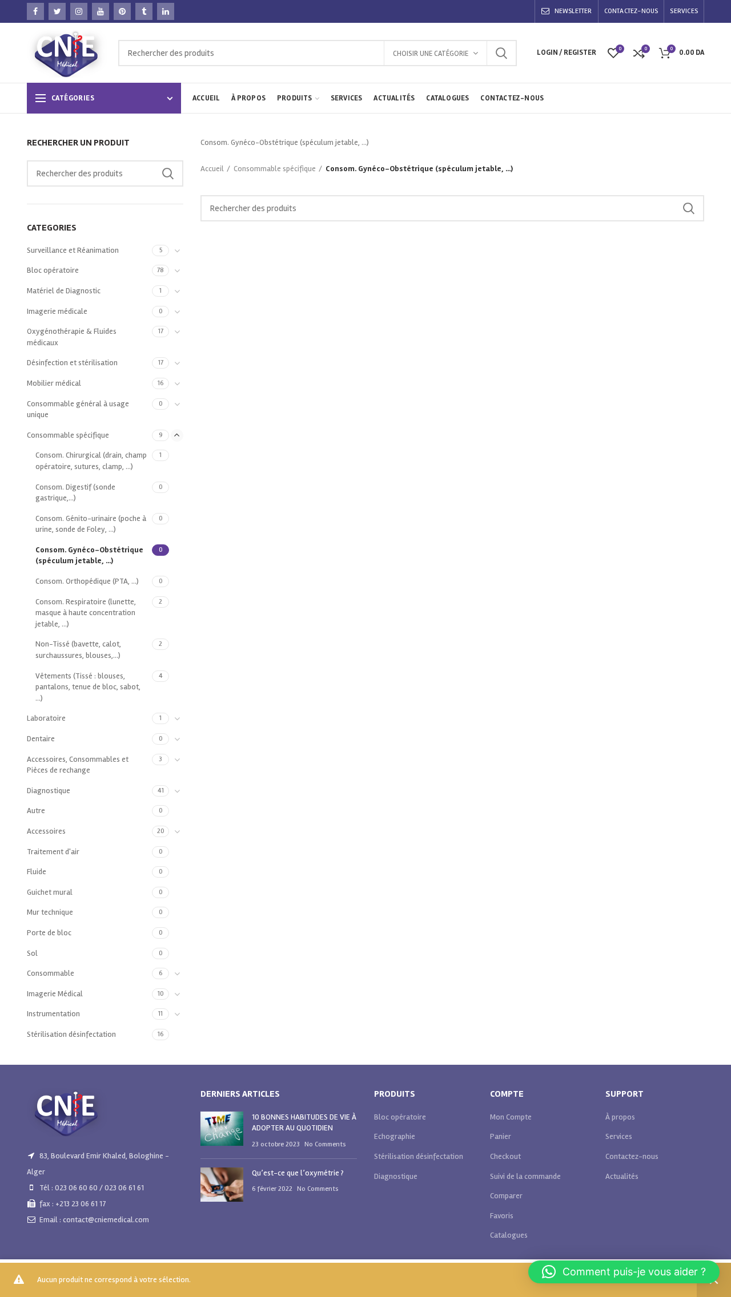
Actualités (621, 1176)
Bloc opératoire (53, 270)
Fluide (36, 871)
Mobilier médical (54, 383)
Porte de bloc (49, 933)
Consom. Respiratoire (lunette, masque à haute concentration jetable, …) (85, 613)
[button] (624, 1271)
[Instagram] (78, 11)
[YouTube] (100, 11)
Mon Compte (511, 1117)
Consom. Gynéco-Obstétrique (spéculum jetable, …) (89, 555)
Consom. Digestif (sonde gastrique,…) (75, 492)
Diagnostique (48, 790)
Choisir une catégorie (430, 53)
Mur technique (50, 912)
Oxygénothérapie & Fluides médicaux (72, 337)
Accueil (212, 168)
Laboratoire (46, 718)
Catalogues (509, 1235)
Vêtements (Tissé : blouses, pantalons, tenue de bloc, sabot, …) (87, 687)
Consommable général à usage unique (78, 409)
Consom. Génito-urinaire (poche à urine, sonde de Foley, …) (90, 524)
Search (501, 53)
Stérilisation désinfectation (71, 1034)
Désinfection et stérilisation (72, 362)
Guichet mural (50, 892)
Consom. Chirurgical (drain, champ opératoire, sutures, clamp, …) (91, 460)
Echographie (394, 1136)
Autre (36, 810)
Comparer (506, 1196)
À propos (620, 1117)
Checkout (505, 1156)
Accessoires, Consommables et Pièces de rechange (77, 764)
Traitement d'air (53, 851)
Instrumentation (53, 1014)
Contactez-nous (631, 1156)
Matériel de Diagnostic (64, 291)
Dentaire (41, 739)
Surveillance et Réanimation (73, 250)
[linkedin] (165, 11)
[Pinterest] (122, 11)
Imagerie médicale (57, 311)
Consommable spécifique (275, 168)
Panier (500, 1136)
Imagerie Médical (55, 994)
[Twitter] (57, 11)
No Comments (325, 1144)
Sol (32, 953)
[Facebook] (35, 11)
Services (618, 1136)
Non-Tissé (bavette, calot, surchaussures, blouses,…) (78, 649)
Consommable (50, 973)
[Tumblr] (143, 11)
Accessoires (46, 831)
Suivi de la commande (525, 1176)
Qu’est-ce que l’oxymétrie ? (298, 1173)
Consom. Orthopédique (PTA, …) (87, 581)
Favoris (501, 1216)
